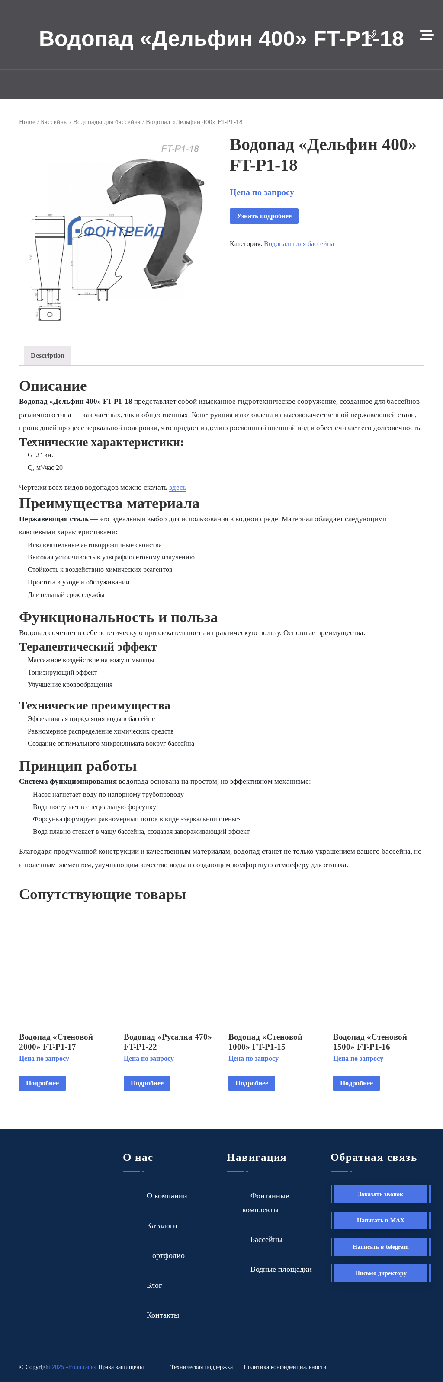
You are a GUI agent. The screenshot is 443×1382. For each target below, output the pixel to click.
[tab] (47, 356)
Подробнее (42, 1083)
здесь (177, 487)
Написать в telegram (381, 1247)
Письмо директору (381, 1273)
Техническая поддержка (201, 1367)
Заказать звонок (380, 1194)
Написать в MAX (380, 1220)
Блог (154, 1285)
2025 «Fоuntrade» (74, 1367)
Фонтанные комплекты (265, 1202)
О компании (167, 1195)
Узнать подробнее (264, 216)
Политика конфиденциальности (285, 1367)
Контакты (163, 1315)
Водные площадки (281, 1269)
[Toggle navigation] (429, 34)
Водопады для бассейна (107, 121)
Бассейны (54, 121)
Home (27, 121)
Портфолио (166, 1255)
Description (47, 355)
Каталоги (162, 1225)
